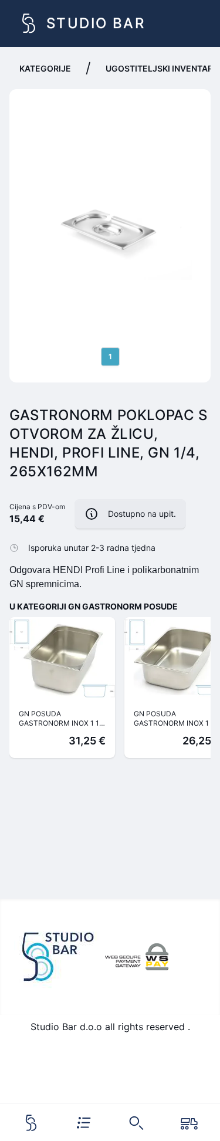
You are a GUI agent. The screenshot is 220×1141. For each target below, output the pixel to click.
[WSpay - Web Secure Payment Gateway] (136, 956)
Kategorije (45, 68)
